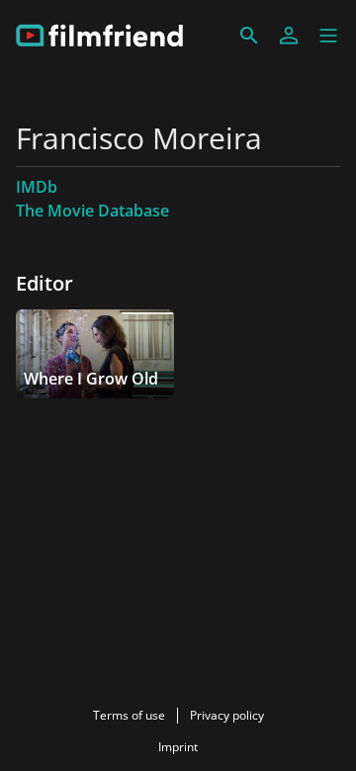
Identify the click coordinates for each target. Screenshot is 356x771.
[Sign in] (289, 35)
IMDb (36, 187)
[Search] (249, 35)
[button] (328, 35)
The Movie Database (92, 210)
